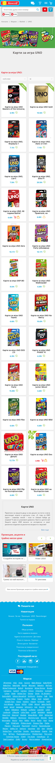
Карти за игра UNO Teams (14, 316)
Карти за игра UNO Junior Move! (41, 386)
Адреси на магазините (23, 636)
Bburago (32, 685)
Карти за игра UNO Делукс (14, 455)
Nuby (39, 720)
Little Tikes (25, 712)
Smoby (26, 731)
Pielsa (47, 723)
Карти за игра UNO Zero (14, 246)
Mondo (44, 718)
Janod (12, 707)
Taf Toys (11, 734)
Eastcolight (6, 696)
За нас (17, 616)
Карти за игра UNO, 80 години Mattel (13, 212)
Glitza (34, 699)
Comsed (48, 691)
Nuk (45, 720)
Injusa (17, 704)
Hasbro (26, 701)
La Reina (32, 709)
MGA (41, 715)
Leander (40, 709)
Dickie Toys (21, 693)
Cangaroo (7, 691)
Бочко (24, 739)
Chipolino (39, 691)
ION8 (30, 704)
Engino (39, 696)
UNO (30, 21)
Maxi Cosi (6, 715)
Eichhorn (31, 696)
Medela (23, 715)
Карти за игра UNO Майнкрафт (41, 281)
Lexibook (6, 712)
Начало (4, 21)
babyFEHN (47, 683)
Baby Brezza (36, 683)
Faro (51, 696)
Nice (21, 720)
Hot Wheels (8, 704)
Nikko (26, 720)
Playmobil (26, 726)
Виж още (45, 530)
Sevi (43, 728)
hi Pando (41, 701)
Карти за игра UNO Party (14, 386)
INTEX (24, 704)
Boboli (20, 688)
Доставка (37, 636)
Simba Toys (7, 731)
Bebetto (40, 685)
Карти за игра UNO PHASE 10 (41, 351)
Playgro (8, 726)
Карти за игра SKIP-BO (13, 280)
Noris (33, 720)
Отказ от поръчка (23, 640)
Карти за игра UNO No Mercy (41, 316)
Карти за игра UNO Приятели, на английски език (41, 213)
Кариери (35, 640)
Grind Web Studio (37, 760)
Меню (46, 3)
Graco (18, 701)
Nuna (51, 720)
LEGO (33, 616)
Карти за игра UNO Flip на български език (14, 490)
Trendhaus (41, 736)
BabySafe (16, 685)
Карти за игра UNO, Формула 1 (14, 142)
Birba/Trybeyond (9, 688)
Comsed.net (32, 756)
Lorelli (33, 712)
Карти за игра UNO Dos (41, 454)
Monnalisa (6, 720)
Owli (7, 723)
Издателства (47, 739)
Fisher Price (10, 699)
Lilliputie (15, 712)
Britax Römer (40, 688)
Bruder (49, 688)
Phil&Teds (15, 723)
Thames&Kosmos (23, 734)
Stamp (44, 731)
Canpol (16, 691)
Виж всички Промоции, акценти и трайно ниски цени (27, 589)
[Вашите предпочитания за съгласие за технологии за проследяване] (50, 758)
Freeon (20, 699)
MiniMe (5, 718)
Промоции (25, 616)
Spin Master (35, 731)
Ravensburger (41, 616)
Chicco (31, 691)
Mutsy (14, 720)
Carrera (24, 691)
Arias (20, 683)
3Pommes (7, 683)
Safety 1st (14, 728)
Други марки (34, 739)
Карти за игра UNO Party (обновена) (41, 247)
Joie (35, 707)
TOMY (23, 736)
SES (38, 728)
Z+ (48, 736)
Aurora (27, 683)
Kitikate (24, 709)
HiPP (48, 701)
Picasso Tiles (38, 723)
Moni (51, 718)
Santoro (23, 728)
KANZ (49, 707)
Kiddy (7, 709)
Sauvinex (31, 728)
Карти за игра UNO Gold (41, 107)
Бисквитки (33, 643)
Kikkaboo (15, 709)
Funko (27, 699)
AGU (15, 683)
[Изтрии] (3, 14)
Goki (39, 699)
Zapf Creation (8, 739)
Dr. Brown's (45, 693)
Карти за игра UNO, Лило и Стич (41, 142)
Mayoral (15, 715)
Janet (6, 707)
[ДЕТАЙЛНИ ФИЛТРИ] (40, 3)
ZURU (18, 739)
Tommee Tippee (12, 736)
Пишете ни (27, 606)
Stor (5, 734)
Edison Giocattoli (19, 696)
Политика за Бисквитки (27, 650)
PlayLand (16, 726)
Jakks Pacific (46, 704)
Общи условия (27, 629)
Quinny (34, 726)
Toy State (31, 736)
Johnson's (29, 707)
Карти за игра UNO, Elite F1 (41, 177)
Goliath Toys (9, 701)
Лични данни (22, 643)
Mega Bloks (32, 715)
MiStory (13, 718)
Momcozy (22, 718)
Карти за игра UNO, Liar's (14, 177)
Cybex (7, 693)
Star (50, 731)
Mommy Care (33, 718)
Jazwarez (19, 707)
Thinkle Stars (37, 734)
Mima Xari (49, 715)
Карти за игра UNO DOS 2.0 (14, 351)
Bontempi (29, 688)
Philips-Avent (26, 723)
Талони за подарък (27, 619)
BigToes (49, 685)
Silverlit (49, 728)
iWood (37, 704)
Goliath (46, 699)
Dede (13, 693)
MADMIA (41, 712)
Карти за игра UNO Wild (41, 419)
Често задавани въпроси (27, 633)
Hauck (33, 701)
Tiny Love (48, 734)
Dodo (37, 693)
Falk (45, 696)
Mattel (22, 21)
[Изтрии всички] (44, 9)
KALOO (42, 707)
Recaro (5, 728)
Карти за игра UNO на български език (41, 490)
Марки (14, 21)
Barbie (24, 685)
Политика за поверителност (27, 647)
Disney (30, 693)
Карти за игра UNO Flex (14, 419)
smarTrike (17, 731)
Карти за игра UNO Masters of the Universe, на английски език (14, 109)
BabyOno (7, 685)
